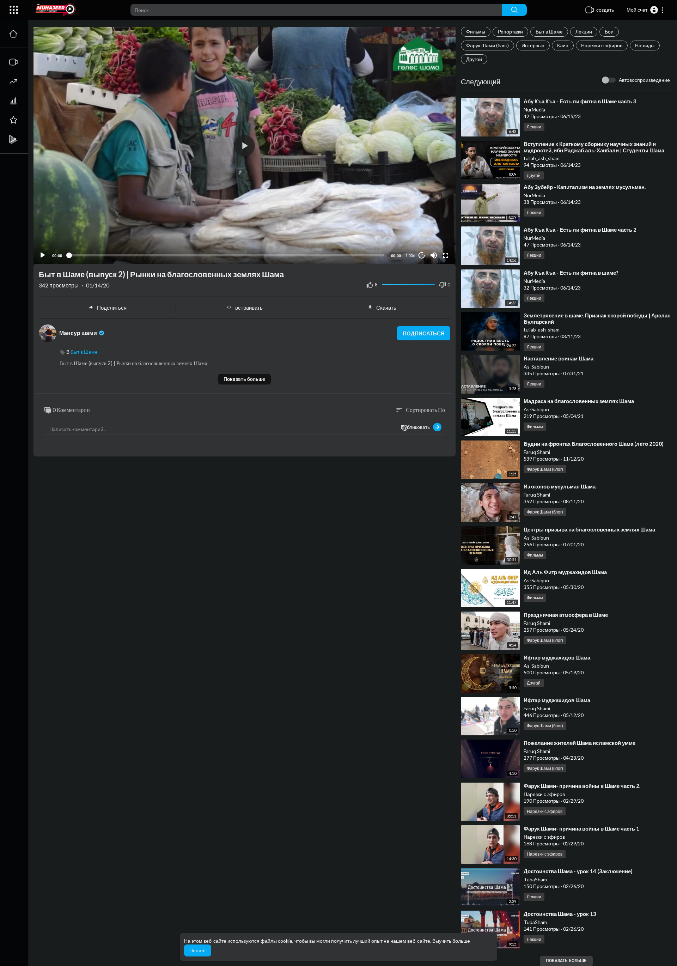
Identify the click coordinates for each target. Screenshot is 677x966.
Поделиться (112, 307)
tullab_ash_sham (542, 158)
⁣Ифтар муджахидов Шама (557, 657)
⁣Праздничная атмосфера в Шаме (566, 615)
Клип (562, 45)
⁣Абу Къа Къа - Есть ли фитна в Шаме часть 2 (580, 229)
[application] (244, 145)
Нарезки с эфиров (601, 45)
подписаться (424, 333)
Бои (609, 32)
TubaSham (535, 879)
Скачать (386, 307)
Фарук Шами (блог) (487, 45)
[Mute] (433, 255)
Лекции (583, 32)
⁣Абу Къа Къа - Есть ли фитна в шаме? (571, 272)
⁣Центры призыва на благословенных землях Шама (589, 529)
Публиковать (417, 427)
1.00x (410, 256)
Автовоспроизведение (644, 80)
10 (421, 255)
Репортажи (510, 32)
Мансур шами (78, 332)
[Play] (42, 255)
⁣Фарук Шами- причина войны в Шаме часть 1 (581, 828)
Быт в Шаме (549, 32)
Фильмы (475, 32)
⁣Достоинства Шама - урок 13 (560, 914)
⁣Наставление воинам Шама (558, 358)
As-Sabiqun (536, 367)
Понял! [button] (197, 950)
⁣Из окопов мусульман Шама (560, 486)
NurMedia (534, 110)
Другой (474, 59)
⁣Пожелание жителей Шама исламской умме (579, 743)
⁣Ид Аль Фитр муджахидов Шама (565, 572)
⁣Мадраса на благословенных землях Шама (579, 401)
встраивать (249, 307)
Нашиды (644, 45)
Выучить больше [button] (451, 941)
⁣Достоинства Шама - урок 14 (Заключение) (578, 871)
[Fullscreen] (445, 255)
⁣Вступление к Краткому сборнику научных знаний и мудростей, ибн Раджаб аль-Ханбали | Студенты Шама (594, 147)
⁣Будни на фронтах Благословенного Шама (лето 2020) (594, 444)
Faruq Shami (537, 452)
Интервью (533, 45)
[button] (645, 10)
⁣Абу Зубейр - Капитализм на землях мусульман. (585, 187)
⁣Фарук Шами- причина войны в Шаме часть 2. (582, 786)
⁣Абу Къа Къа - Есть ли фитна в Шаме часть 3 (580, 101)
